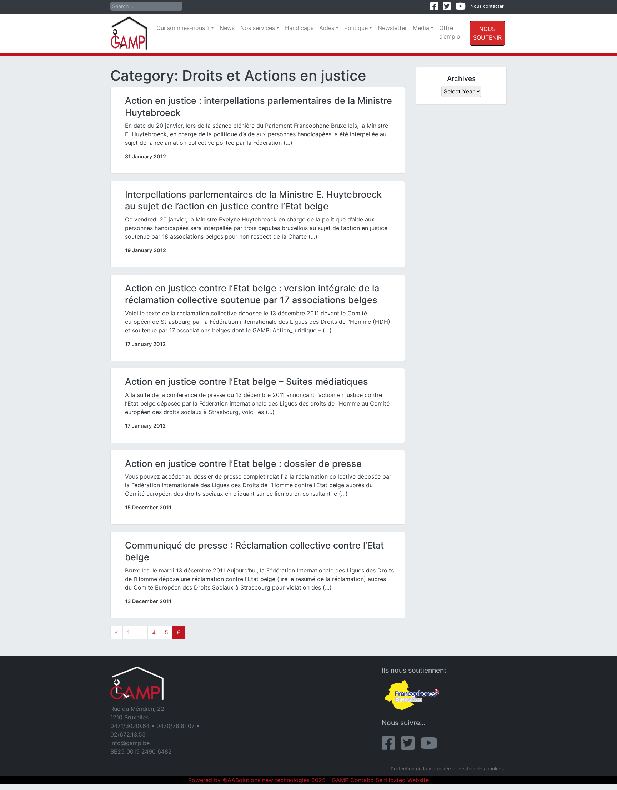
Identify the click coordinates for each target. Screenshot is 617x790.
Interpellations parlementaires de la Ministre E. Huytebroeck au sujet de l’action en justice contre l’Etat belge (253, 200)
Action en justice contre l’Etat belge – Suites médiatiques (246, 381)
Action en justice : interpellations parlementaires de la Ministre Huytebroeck (258, 106)
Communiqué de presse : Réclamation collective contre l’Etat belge (254, 551)
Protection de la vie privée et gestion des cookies (447, 768)
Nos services (257, 27)
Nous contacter (487, 6)
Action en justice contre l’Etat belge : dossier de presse (243, 463)
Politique (356, 27)
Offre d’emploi (450, 32)
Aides (326, 27)
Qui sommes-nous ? (183, 27)
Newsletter (392, 27)
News (227, 27)
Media (421, 27)
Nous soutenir (487, 33)
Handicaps (299, 27)
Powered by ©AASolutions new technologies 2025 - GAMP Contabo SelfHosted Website (308, 780)
